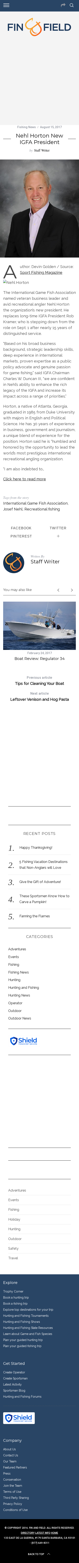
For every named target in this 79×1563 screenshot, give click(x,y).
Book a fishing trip (15, 1303)
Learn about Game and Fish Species (27, 1334)
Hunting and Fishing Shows (21, 1321)
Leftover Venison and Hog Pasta (39, 697)
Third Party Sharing (16, 1497)
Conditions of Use (15, 1510)
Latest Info (42, 1532)
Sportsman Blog (14, 1390)
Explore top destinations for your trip (28, 1309)
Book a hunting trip (16, 1297)
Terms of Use (12, 1491)
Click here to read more (24, 479)
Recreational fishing (42, 509)
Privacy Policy (12, 1504)
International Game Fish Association (35, 503)
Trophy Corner (13, 1291)
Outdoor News (19, 1018)
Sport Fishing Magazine (41, 272)
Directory (28, 1532)
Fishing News (26, 127)
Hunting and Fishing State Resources (28, 1328)
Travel (13, 1258)
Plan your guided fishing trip (22, 1346)
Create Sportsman (15, 1378)
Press (7, 1473)
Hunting (14, 980)
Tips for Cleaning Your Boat (39, 681)
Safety (13, 1248)
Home (54, 1532)
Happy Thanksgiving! (35, 848)
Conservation (12, 1479)
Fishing (13, 965)
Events (13, 957)
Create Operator (14, 1372)
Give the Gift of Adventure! (40, 882)
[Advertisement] (39, 79)
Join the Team (12, 1485)
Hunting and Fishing (23, 988)
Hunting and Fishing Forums (22, 1396)
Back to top (36, 1554)
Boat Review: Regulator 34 (40, 658)
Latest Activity (12, 1384)
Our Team (9, 1461)
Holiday (14, 1219)
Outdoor (14, 1011)
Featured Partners (15, 1467)
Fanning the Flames (34, 916)
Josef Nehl (13, 509)
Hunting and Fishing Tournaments (26, 1315)
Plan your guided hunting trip (23, 1340)
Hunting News (19, 995)
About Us (9, 1449)
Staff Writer (42, 150)
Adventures (17, 949)
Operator (15, 1003)
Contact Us (10, 1455)
